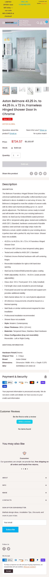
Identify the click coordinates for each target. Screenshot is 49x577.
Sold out (24, 164)
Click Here (44, 3)
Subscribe (10, 530)
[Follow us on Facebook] (4, 548)
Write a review (25, 422)
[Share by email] (45, 173)
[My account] (41, 23)
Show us (43, 130)
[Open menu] (3, 23)
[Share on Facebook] (31, 173)
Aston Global (8, 124)
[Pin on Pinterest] (36, 173)
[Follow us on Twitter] (8, 548)
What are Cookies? (30, 567)
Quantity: (6, 155)
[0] (44, 22)
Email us (13, 133)
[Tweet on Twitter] (40, 173)
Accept (8, 571)
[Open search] (38, 23)
